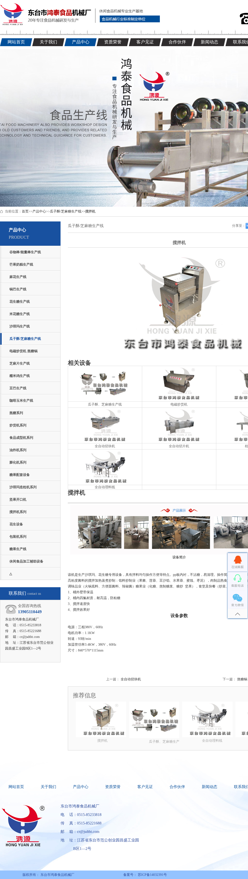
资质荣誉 (113, 787)
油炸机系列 (17, 450)
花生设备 (16, 524)
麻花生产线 (17, 277)
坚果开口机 (17, 499)
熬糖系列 (16, 413)
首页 (25, 211)
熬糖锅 (242, 679)
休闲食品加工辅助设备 (26, 561)
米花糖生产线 (19, 314)
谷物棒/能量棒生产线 (25, 252)
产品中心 (39, 211)
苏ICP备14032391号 (152, 875)
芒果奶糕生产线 (21, 264)
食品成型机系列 (21, 438)
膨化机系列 (17, 462)
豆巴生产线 (17, 388)
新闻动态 (209, 787)
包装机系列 (17, 536)
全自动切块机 (131, 679)
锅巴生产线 (17, 289)
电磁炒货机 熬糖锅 (23, 351)
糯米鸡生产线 (19, 376)
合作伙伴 (177, 787)
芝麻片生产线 (19, 363)
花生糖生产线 (19, 301)
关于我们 (48, 787)
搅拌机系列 (17, 512)
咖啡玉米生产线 (21, 400)
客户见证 (145, 787)
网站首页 (16, 787)
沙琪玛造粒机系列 (23, 487)
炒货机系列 (17, 425)
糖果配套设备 (19, 475)
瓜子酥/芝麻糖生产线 (65, 211)
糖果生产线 (17, 549)
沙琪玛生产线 (19, 326)
